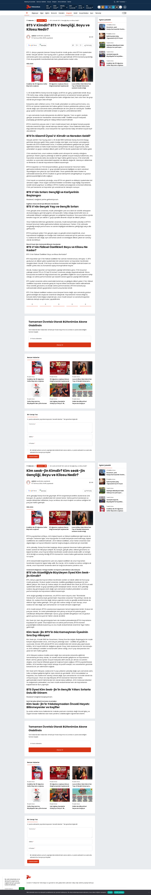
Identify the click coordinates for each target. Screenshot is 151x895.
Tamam (110, 892)
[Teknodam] (33, 7)
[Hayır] (149, 892)
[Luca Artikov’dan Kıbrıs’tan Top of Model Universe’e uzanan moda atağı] (82, 78)
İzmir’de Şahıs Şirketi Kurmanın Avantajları (41, 701)
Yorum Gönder (33, 456)
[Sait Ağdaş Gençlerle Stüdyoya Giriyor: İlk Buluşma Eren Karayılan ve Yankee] (60, 393)
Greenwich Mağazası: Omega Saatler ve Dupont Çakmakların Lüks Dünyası (53, 570)
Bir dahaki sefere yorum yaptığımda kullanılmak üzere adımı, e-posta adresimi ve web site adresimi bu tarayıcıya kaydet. (61, 451)
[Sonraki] (120, 7)
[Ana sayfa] (26, 13)
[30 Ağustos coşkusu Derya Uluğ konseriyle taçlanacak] (59, 78)
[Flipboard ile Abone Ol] (43, 45)
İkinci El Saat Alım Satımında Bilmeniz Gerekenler (43, 244)
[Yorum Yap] (73, 45)
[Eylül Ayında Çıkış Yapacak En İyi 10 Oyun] (112, 36)
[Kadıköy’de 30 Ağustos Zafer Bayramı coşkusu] (37, 78)
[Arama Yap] (125, 7)
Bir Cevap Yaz (32, 415)
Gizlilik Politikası (9, 888)
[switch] (124, 13)
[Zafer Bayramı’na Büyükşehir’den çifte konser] (37, 393)
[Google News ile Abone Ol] (32, 45)
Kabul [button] (21, 888)
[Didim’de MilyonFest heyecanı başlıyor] (82, 393)
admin (33, 36)
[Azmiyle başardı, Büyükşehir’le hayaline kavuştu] (112, 54)
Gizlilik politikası (119, 892)
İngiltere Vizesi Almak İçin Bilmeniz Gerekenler (42, 204)
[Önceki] (99, 7)
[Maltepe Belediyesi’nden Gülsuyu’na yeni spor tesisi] (112, 45)
